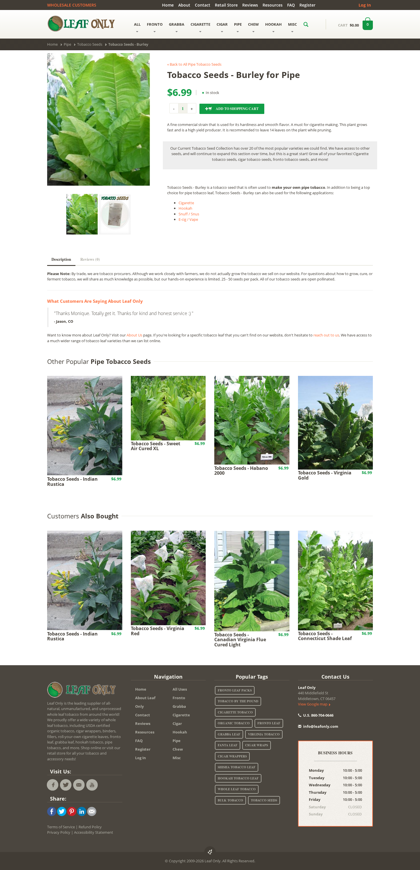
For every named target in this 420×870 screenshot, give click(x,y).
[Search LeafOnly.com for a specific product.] (305, 24)
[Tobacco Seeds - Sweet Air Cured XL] (168, 407)
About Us (134, 335)
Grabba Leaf (229, 734)
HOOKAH (273, 24)
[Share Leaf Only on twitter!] (61, 810)
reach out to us (326, 335)
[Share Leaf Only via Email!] (91, 810)
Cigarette (186, 202)
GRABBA (176, 24)
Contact (202, 5)
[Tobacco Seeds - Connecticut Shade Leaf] (335, 580)
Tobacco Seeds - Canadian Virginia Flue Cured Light (240, 640)
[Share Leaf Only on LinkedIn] (81, 810)
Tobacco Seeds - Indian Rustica (72, 481)
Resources (273, 5)
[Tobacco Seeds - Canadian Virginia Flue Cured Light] (251, 580)
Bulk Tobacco (230, 800)
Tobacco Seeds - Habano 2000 (241, 470)
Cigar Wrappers (232, 756)
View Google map (313, 704)
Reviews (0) (90, 259)
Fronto (179, 697)
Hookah (185, 208)
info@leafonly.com (320, 726)
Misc (177, 757)
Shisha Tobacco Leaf (236, 767)
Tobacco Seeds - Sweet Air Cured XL (155, 446)
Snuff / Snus (189, 214)
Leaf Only (306, 687)
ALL (137, 24)
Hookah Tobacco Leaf (238, 778)
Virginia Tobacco (264, 734)
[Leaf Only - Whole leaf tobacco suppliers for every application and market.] (84, 23)
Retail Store (226, 5)
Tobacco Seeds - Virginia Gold (324, 475)
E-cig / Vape (188, 219)
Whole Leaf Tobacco (237, 789)
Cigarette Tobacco (235, 712)
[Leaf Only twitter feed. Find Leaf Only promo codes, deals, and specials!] (65, 784)
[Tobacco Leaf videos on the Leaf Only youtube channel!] (92, 784)
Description (61, 259)
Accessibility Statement (93, 832)
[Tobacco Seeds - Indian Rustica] (84, 425)
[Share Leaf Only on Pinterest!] (71, 810)
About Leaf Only (145, 702)
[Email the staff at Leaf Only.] (78, 784)
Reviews (250, 5)
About (184, 5)
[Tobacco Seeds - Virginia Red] (168, 577)
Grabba (179, 706)
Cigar (177, 723)
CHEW (253, 24)
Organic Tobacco (234, 723)
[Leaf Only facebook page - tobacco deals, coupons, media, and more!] (52, 784)
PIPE (238, 24)
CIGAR (222, 24)
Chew (178, 749)
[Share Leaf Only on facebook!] (51, 810)
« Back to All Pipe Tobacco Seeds (194, 64)
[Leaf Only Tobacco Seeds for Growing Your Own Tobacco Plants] (115, 214)
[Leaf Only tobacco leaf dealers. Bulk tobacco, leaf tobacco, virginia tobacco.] (83, 690)
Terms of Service (61, 826)
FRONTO (155, 24)
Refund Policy (90, 826)
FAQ (291, 5)
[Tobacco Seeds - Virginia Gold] (335, 422)
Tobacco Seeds (264, 800)
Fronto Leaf (268, 723)
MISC (292, 24)
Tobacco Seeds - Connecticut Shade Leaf (325, 636)
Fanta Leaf (227, 745)
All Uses (180, 689)
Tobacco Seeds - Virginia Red (157, 631)
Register (307, 5)
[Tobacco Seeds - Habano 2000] (251, 419)
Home (168, 5)
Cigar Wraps (256, 745)
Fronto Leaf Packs (235, 690)
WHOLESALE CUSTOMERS (71, 5)
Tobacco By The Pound (238, 701)
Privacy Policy (58, 832)
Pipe (177, 740)
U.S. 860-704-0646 (317, 715)
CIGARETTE (200, 24)
